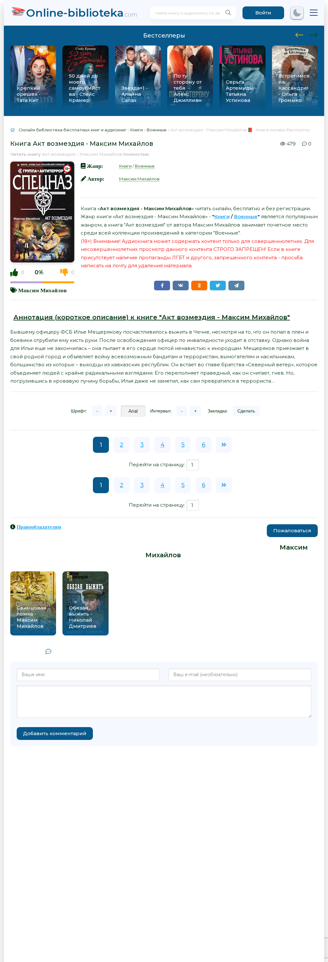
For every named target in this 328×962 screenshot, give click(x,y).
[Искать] (228, 12)
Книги (125, 166)
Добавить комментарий (54, 733)
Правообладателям (39, 526)
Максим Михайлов (42, 290)
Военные (145, 166)
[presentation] (299, 34)
